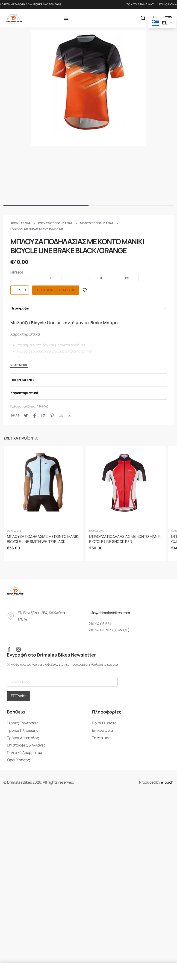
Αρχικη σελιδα (20, 223)
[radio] (50, 278)
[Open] (66, 18)
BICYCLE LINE (14, 530)
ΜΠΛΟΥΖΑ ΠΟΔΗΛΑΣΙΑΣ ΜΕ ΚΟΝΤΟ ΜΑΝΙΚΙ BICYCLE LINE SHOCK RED (125, 539)
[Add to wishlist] (85, 290)
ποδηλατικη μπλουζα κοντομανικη (36, 229)
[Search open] (142, 18)
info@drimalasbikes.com (109, 612)
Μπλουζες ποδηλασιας (97, 223)
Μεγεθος (17, 272)
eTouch (167, 782)
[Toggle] (19, 366)
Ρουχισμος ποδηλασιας (55, 223)
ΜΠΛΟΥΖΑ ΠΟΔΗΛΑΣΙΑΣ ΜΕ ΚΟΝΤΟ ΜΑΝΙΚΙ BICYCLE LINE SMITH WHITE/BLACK (43, 539)
